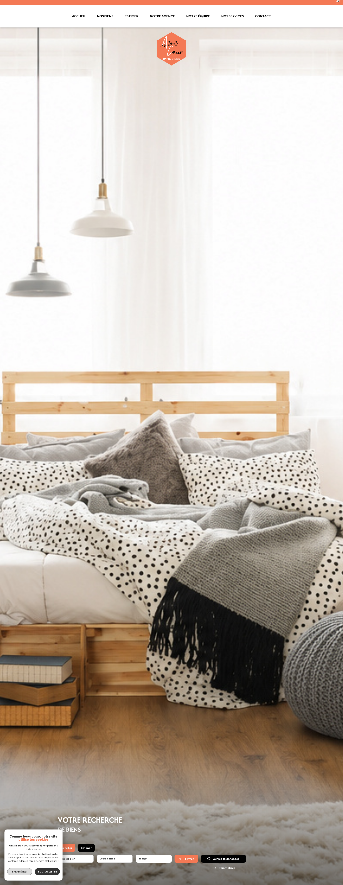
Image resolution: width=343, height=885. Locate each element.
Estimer (86, 848)
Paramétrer (19, 871)
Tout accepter (47, 871)
